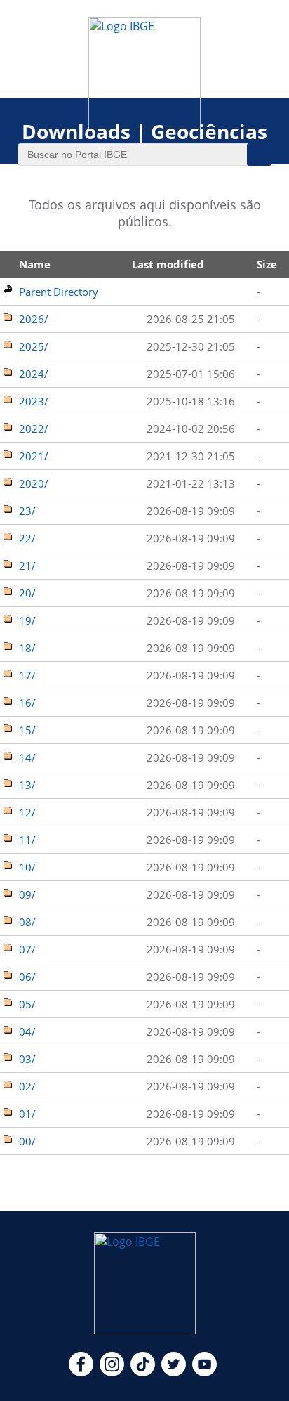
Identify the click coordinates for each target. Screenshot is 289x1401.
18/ (27, 648)
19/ (27, 620)
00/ (27, 1141)
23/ (27, 511)
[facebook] (81, 1372)
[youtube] (204, 1372)
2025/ (33, 346)
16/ (27, 703)
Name (35, 264)
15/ (27, 730)
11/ (27, 840)
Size (267, 264)
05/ (27, 1004)
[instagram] (112, 1372)
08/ (27, 922)
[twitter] (173, 1372)
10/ (27, 867)
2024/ (33, 374)
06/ (27, 977)
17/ (27, 675)
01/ (27, 1114)
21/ (27, 566)
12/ (27, 812)
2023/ (33, 401)
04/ (27, 1031)
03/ (27, 1059)
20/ (27, 593)
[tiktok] (142, 1372)
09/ (27, 894)
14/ (27, 757)
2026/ (33, 319)
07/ (27, 949)
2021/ (33, 456)
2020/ (33, 483)
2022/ (33, 429)
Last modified (168, 264)
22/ (27, 538)
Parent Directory (58, 292)
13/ (27, 785)
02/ (27, 1086)
